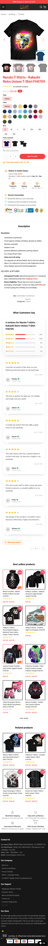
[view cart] (44, 7)
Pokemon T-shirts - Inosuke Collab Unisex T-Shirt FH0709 (35, 757)
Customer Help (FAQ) (9, 902)
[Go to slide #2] (18, 68)
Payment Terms (7, 892)
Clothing (12, 14)
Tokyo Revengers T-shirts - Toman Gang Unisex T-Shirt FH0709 (12, 793)
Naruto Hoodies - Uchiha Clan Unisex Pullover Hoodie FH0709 (34, 704)
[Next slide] (43, 39)
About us (5, 865)
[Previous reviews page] (32, 548)
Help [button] (43, 943)
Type (4, 95)
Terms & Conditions (9, 868)
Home (3, 14)
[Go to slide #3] (30, 68)
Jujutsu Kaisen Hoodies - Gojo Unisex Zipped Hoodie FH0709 (12, 668)
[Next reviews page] (43, 548)
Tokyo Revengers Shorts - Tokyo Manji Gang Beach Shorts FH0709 (12, 704)
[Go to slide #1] (6, 68)
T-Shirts (21, 14)
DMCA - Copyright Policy (10, 875)
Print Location (8, 138)
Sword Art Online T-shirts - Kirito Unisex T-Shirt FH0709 (34, 793)
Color (5, 102)
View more (24, 718)
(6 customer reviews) (20, 87)
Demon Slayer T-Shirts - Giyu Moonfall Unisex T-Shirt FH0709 (11, 757)
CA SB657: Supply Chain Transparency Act (17, 878)
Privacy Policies (7, 872)
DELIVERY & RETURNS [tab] (10, 271)
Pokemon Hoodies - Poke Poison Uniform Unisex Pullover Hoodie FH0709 (34, 668)
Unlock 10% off (5, 936)
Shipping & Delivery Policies (11, 889)
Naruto (28, 299)
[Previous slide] (4, 39)
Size (4, 126)
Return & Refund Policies (10, 895)
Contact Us (6, 899)
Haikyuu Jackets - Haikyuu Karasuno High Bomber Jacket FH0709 (35, 594)
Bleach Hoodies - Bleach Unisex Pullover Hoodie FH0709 (11, 594)
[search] (41, 7)
